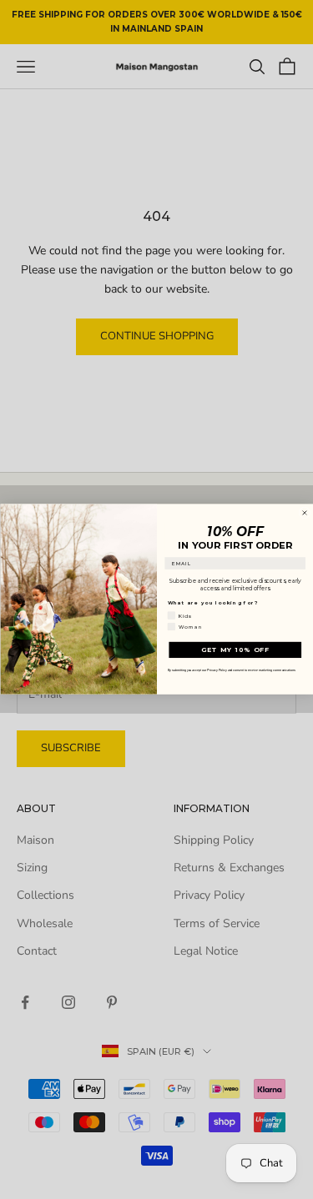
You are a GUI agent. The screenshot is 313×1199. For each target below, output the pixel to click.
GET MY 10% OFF (234, 650)
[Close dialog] (305, 514)
